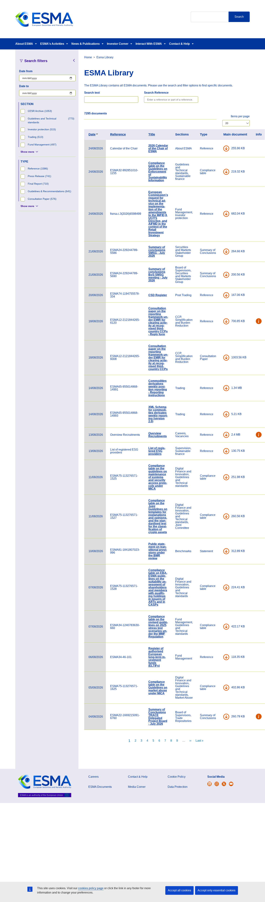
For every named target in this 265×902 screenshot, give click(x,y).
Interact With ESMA (149, 43)
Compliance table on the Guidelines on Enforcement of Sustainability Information (157, 171)
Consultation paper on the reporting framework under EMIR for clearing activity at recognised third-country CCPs (158, 357)
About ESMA (24, 43)
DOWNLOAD (226, 148)
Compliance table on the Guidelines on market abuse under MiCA (157, 687)
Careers (93, 776)
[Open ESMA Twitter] (209, 784)
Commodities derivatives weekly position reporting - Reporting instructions (157, 388)
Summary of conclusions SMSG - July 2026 (156, 251)
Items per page (240, 116)
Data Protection (177, 786)
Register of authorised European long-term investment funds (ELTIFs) (157, 657)
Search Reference (156, 92)
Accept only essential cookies (216, 890)
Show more (27, 151)
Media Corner (136, 786)
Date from (25, 71)
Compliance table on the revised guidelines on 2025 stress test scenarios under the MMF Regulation (158, 626)
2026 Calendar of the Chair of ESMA (158, 148)
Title (151, 134)
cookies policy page (90, 888)
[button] (259, 321)
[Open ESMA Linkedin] (224, 784)
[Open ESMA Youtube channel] (231, 784)
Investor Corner (117, 43)
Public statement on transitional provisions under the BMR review (157, 551)
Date (93, 134)
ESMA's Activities (52, 43)
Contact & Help (179, 43)
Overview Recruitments (157, 435)
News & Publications (85, 43)
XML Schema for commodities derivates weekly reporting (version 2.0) (158, 414)
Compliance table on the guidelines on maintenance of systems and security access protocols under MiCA (157, 477)
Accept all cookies (179, 890)
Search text (92, 92)
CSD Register (157, 295)
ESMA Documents (100, 786)
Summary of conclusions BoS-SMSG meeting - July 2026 (157, 274)
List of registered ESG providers (156, 451)
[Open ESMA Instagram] (217, 784)
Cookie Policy (177, 776)
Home (88, 57)
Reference (118, 134)
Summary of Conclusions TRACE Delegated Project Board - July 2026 (157, 716)
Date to (24, 86)
